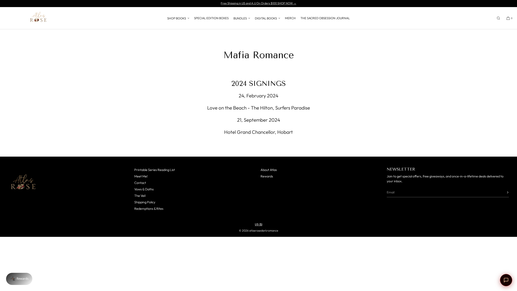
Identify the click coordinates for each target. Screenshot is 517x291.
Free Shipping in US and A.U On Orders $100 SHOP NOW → (258, 3)
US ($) (258, 224)
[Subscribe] (504, 192)
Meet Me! (141, 176)
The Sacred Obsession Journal (325, 18)
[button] (498, 18)
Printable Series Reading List (154, 170)
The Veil (139, 196)
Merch (290, 18)
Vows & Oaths (144, 189)
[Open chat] (506, 280)
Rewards (267, 176)
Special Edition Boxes (211, 18)
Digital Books (266, 18)
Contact (140, 183)
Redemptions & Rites (148, 209)
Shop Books (176, 18)
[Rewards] (19, 279)
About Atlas (269, 170)
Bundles (240, 18)
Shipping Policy (144, 202)
